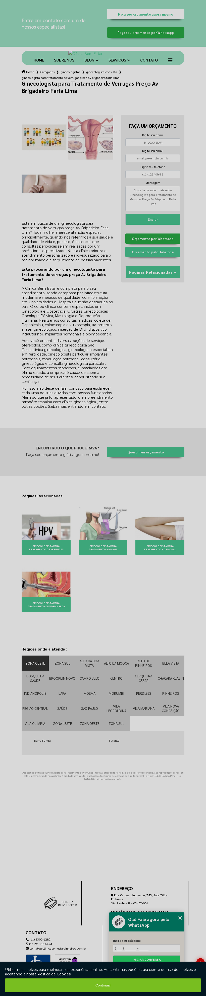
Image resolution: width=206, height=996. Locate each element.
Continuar (103, 985)
